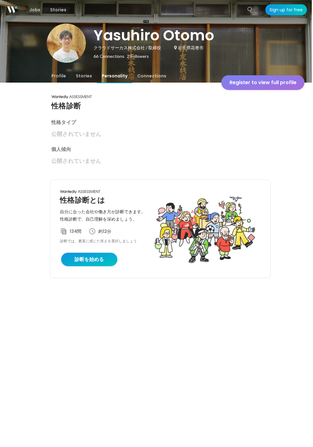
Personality (114, 76)
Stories (84, 76)
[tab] (58, 76)
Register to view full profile (263, 82)
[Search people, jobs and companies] (250, 10)
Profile (58, 76)
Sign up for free (286, 10)
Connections (151, 76)
